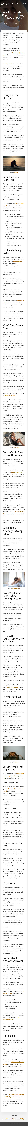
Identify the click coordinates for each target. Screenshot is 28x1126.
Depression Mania (10, 4)
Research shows (17, 261)
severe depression (10, 395)
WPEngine (22, 1119)
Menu (24, 3)
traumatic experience (17, 472)
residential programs (12, 687)
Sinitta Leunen (16, 762)
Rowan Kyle (16, 447)
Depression (8, 23)
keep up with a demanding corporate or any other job (13, 776)
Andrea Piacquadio (16, 588)
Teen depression (7, 63)
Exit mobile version (14, 1124)
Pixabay (16, 172)
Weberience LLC (10, 1119)
